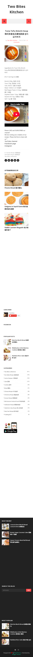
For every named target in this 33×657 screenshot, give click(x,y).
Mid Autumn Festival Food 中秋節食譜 (16, 401)
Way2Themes (17, 653)
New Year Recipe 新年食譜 (16, 411)
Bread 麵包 (16, 388)
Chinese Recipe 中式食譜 (16, 391)
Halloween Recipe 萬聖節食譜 (16, 404)
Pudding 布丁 (16, 414)
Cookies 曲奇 (16, 385)
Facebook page (10, 144)
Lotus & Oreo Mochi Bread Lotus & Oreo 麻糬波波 (18, 525)
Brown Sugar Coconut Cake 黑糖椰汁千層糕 (20, 533)
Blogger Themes (16, 654)
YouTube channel (11, 141)
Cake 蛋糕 (16, 381)
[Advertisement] (17, 251)
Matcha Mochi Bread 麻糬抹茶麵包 (20, 341)
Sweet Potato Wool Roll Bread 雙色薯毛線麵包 (20, 541)
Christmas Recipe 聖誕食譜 (16, 395)
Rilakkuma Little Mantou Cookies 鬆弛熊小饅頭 (20, 349)
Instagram (8, 146)
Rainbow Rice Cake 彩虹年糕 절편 (20, 357)
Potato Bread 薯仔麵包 (13, 188)
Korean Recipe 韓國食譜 (13, 153)
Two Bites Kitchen (12, 40)
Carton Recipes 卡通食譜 (16, 378)
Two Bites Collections (11, 156)
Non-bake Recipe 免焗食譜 (12, 154)
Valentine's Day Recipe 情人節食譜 (16, 408)
